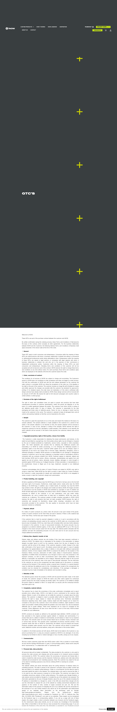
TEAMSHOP (88, 27)
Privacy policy (102, 709)
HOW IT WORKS (40, 27)
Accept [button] (111, 709)
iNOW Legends (52, 27)
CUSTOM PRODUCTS (26, 27)
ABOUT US (25, 30)
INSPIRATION (63, 27)
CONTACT (33, 30)
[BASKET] (107, 30)
